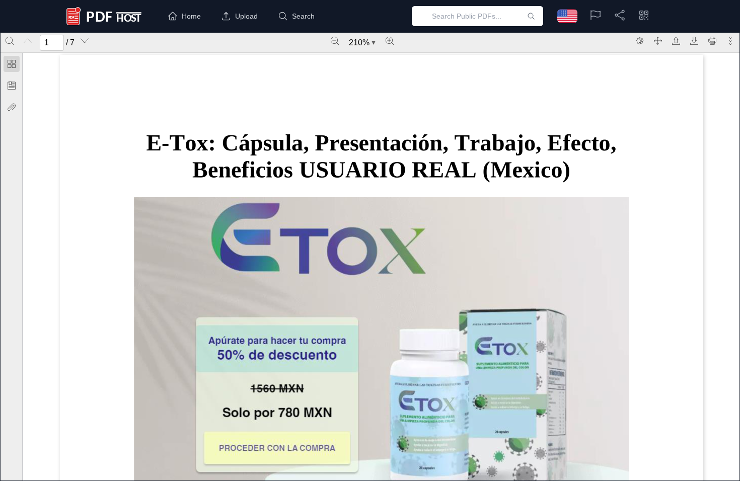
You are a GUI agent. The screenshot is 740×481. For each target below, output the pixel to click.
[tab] (12, 65)
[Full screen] (658, 41)
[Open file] (676, 41)
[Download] (694, 41)
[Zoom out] (335, 41)
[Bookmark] (12, 85)
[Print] (712, 41)
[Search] (10, 41)
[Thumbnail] (12, 64)
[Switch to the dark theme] (640, 41)
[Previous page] (28, 41)
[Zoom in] (390, 41)
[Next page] (85, 41)
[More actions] (730, 41)
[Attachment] (12, 107)
